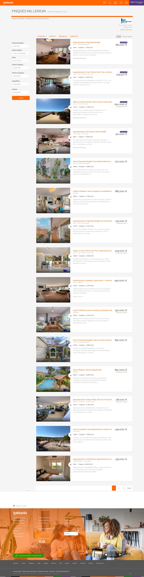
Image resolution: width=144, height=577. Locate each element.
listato (119, 36)
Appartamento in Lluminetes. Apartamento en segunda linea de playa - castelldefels (106, 459)
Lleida (38, 563)
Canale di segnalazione (62, 571)
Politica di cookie (43, 571)
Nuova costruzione (44, 520)
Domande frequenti (19, 518)
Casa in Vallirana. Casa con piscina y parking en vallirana (94, 310)
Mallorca (46, 563)
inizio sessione (17, 528)
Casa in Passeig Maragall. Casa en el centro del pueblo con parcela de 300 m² (103, 340)
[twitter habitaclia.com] (40, 541)
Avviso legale (17, 571)
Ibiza (60, 563)
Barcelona (16, 563)
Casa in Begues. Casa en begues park (87, 370)
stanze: (14, 89)
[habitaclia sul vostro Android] (124, 556)
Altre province (100, 563)
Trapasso (63, 36)
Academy (67, 526)
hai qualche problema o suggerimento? (30, 555)
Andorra (67, 563)
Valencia (75, 563)
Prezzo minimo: (17, 64)
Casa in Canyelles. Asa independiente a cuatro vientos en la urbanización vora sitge (105, 429)
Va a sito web (127, 30)
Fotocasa (26, 573)
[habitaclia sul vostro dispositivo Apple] (111, 556)
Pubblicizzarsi (68, 520)
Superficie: (16, 81)
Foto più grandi (127, 36)
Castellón (82, 563)
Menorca (53, 563)
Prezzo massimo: (18, 73)
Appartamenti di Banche (46, 528)
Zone (14, 57)
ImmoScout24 (41, 573)
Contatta (74, 36)
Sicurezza (51, 571)
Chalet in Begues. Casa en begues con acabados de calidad (96, 191)
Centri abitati (17, 50)
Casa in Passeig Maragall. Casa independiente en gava (94, 161)
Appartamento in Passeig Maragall (86, 42)
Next (129, 488)
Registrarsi (16, 531)
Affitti (40, 526)
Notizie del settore (18, 520)
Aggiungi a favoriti (70, 48)
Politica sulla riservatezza (29, 571)
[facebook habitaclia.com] (43, 541)
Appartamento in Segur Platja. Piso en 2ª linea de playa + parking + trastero (102, 399)
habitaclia (23, 513)
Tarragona (31, 563)
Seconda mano (43, 523)
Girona (23, 563)
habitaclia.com (14, 505)
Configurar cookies (19, 523)
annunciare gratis (18, 533)
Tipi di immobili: (18, 43)
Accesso (66, 523)
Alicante (91, 563)
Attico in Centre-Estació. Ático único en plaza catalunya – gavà (97, 102)
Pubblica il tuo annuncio (136, 2)
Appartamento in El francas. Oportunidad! (89, 132)
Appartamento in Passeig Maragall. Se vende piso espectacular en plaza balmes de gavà (107, 221)
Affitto (52, 36)
